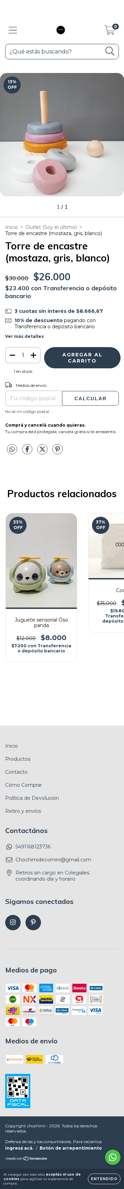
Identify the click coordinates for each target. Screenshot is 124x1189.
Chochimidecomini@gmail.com (53, 860)
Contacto (16, 772)
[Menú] (13, 30)
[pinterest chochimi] (33, 922)
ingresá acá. (19, 1148)
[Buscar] (110, 51)
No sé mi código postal (27, 411)
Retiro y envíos (23, 811)
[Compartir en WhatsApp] (12, 449)
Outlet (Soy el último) (51, 227)
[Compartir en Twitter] (43, 452)
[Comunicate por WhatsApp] (113, 1157)
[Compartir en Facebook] (28, 452)
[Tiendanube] (26, 1159)
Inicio (11, 227)
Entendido (104, 1179)
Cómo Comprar (23, 785)
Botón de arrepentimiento (71, 1148)
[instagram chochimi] (13, 922)
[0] (109, 32)
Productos (17, 759)
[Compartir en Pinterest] (57, 452)
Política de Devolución (32, 798)
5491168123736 (33, 847)
